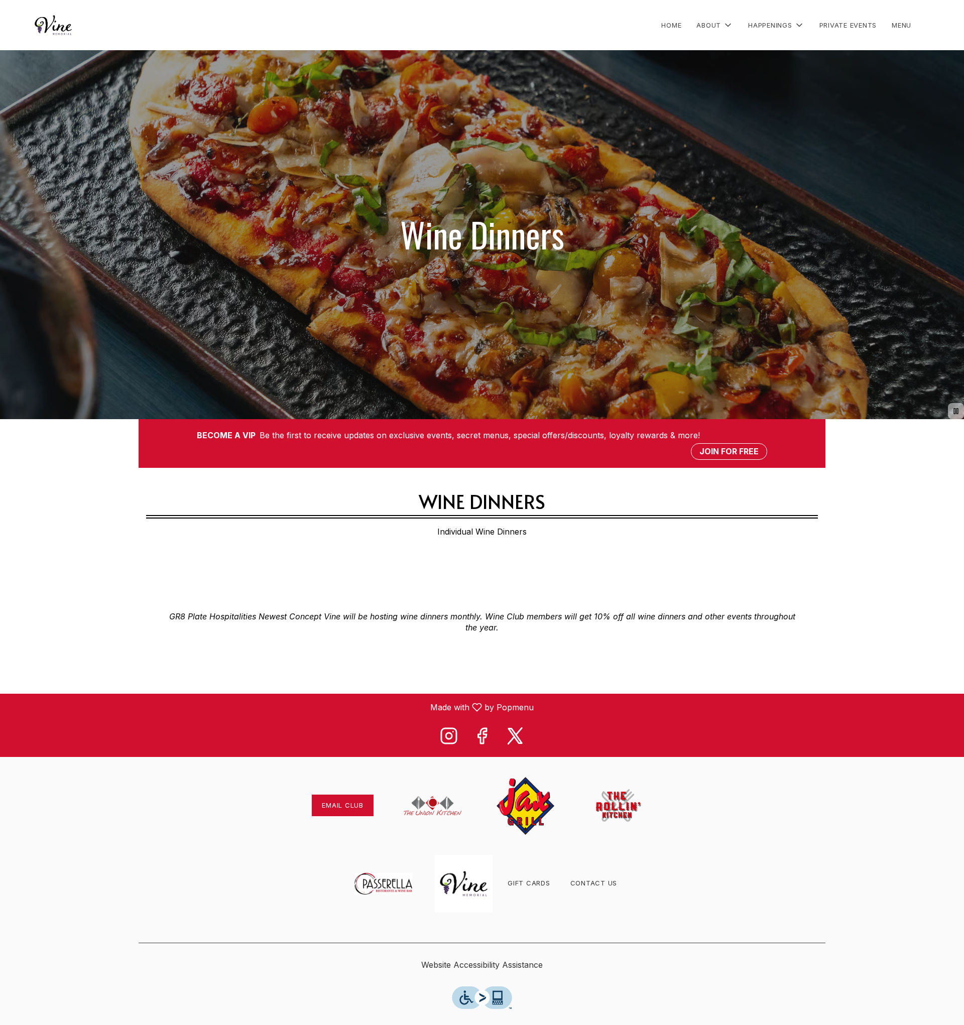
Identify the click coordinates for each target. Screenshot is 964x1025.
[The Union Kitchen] (432, 805)
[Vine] (464, 882)
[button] (714, 25)
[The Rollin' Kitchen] (618, 805)
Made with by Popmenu (271, 706)
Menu (901, 25)
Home (671, 25)
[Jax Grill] (525, 805)
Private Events (848, 25)
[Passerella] (383, 882)
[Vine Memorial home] (53, 25)
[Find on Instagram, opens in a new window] (449, 738)
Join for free (729, 451)
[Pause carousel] (956, 411)
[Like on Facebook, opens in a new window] (482, 738)
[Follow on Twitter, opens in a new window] (515, 738)
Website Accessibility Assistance (482, 965)
